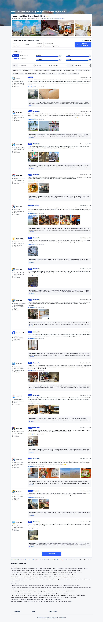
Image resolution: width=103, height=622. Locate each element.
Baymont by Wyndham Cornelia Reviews (20, 570)
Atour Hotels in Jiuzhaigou (79, 595)
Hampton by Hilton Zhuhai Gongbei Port (57, 559)
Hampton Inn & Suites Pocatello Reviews (20, 576)
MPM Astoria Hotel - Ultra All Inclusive (53, 576)
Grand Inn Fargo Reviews (71, 568)
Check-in (15, 43)
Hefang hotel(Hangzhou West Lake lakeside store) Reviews (47, 599)
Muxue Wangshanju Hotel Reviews (68, 597)
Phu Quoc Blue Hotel (43, 579)
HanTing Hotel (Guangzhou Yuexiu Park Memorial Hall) (61, 579)
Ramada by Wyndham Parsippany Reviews (40, 570)
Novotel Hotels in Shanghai (17, 597)
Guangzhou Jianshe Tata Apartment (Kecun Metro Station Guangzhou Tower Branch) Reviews (32, 601)
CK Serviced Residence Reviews (58, 570)
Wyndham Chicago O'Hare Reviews (19, 572)
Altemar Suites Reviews (46, 572)
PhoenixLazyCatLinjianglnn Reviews (63, 601)
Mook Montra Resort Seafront (17, 581)
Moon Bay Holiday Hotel (31, 579)
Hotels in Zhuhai (43, 559)
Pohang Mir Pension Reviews (28, 568)
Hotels (17, 559)
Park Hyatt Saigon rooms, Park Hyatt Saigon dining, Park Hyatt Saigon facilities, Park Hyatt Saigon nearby (35, 595)
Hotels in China (24, 559)
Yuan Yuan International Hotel (69, 576)
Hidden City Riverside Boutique (18, 579)
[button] (91, 2)
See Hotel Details (60, 18)
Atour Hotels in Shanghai (66, 595)
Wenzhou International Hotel (36, 576)
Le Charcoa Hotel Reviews (58, 568)
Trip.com (13, 559)
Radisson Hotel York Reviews (73, 570)
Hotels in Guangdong (33, 559)
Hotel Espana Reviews (16, 568)
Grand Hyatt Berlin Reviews (58, 574)
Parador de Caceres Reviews (17, 574)
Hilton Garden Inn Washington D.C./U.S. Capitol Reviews (38, 574)
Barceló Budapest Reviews (34, 572)
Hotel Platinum (87, 579)
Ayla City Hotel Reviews (70, 574)
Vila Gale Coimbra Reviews (75, 572)
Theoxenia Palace (79, 579)
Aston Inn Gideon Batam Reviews (60, 572)
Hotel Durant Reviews (83, 568)
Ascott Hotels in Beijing (54, 597)
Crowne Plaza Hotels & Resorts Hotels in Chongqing (36, 597)
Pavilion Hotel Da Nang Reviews (43, 568)
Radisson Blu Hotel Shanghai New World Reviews (22, 599)
